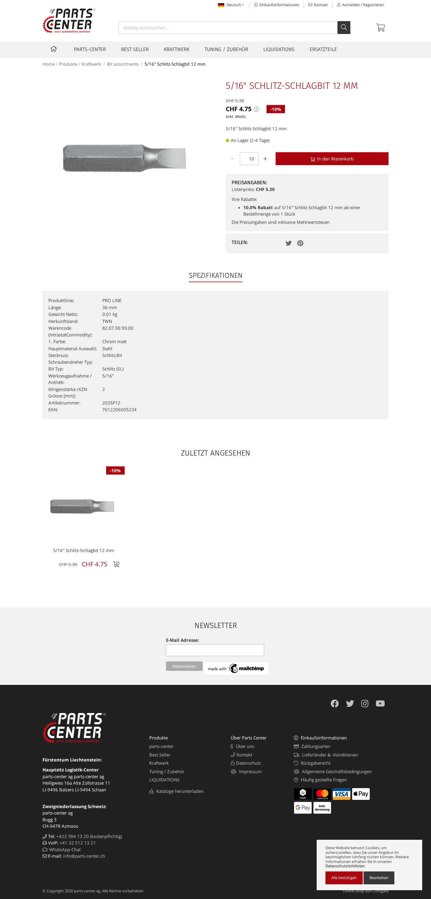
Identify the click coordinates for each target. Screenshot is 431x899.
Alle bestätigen (344, 877)
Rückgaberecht (315, 763)
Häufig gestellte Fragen (323, 780)
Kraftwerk (176, 49)
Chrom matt (114, 341)
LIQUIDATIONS (278, 49)
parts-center (90, 49)
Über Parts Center (249, 737)
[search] (343, 27)
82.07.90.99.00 (117, 328)
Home (49, 64)
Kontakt (320, 4)
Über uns (244, 746)
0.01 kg (109, 314)
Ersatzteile (323, 49)
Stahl (107, 348)
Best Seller (135, 49)
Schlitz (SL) (112, 369)
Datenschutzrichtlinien (345, 866)
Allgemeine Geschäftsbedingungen (336, 771)
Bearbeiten (378, 877)
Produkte (68, 64)
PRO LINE (111, 300)
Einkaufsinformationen (279, 4)
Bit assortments (123, 64)
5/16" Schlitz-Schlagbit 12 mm (175, 64)
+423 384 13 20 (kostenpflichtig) (89, 836)
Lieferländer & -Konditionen (329, 755)
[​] (54, 49)
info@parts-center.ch (84, 856)
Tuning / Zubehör (226, 49)
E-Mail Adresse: (182, 640)
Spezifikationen (215, 275)
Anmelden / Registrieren (362, 4)
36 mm (109, 307)
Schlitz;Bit (112, 355)
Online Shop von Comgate (365, 890)
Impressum (250, 771)
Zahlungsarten (315, 746)
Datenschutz (248, 763)
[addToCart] (116, 564)
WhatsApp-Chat (65, 849)
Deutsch (234, 4)
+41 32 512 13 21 (78, 843)
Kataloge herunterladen (179, 791)
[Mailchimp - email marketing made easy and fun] (236, 673)
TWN (107, 321)
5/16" (108, 376)
